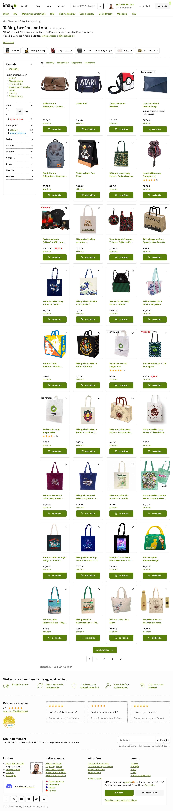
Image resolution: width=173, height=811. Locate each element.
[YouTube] (29, 799)
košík (166, 5)
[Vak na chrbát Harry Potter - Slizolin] (121, 296)
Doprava (50, 766)
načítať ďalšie (102, 650)
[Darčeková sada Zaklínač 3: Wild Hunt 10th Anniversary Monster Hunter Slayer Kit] (55, 234)
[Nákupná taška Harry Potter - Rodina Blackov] (121, 170)
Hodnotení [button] (90, 62)
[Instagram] (14, 799)
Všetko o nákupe (53, 763)
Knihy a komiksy (67, 14)
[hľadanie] (101, 6)
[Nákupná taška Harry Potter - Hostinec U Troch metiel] (88, 426)
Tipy (134, 14)
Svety (6, 14)
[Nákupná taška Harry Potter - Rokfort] (88, 360)
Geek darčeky (106, 14)
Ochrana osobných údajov (100, 766)
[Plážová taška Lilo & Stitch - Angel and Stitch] (155, 296)
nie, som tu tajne (149, 792)
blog (48, 6)
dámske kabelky (66, 36)
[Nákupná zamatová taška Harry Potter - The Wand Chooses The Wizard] (55, 490)
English (51, 787)
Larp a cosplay (87, 14)
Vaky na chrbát (65, 50)
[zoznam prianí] (66, 72)
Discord (10, 772)
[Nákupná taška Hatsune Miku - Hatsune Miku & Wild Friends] (155, 490)
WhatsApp (11, 775)
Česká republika (56, 781)
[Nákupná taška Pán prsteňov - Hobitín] (121, 490)
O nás (133, 772)
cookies (128, 782)
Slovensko (53, 784)
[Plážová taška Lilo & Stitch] (121, 614)
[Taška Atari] (88, 102)
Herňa (133, 769)
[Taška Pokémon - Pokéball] (121, 102)
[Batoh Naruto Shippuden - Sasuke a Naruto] (55, 170)
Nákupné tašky (38, 50)
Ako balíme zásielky (55, 769)
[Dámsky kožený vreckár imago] (155, 102)
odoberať (161, 740)
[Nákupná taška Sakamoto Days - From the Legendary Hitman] (88, 614)
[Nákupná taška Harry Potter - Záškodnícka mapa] (121, 426)
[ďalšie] (120, 659)
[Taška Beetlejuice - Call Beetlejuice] (155, 360)
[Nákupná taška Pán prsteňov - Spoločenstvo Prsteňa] (88, 234)
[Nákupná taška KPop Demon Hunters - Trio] (88, 552)
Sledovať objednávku (56, 775)
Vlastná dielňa (120, 684)
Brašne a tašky (151, 50)
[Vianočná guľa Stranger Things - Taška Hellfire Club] (121, 234)
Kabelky (128, 50)
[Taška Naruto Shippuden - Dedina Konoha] (55, 102)
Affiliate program (96, 778)
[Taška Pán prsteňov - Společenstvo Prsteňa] (155, 234)
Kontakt (134, 763)
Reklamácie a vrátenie (56, 772)
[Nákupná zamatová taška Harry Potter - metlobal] (88, 490)
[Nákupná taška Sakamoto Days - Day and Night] (55, 614)
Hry (15, 14)
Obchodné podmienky (98, 763)
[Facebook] (6, 799)
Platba (59, 766)
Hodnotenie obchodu (141, 775)
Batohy (15, 50)
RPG (52, 14)
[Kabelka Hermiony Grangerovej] (155, 170)
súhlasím (119, 792)
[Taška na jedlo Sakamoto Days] (155, 552)
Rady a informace (96, 769)
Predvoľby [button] (150, 785)
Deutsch (52, 790)
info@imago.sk (13, 769)
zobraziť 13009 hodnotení (15, 711)
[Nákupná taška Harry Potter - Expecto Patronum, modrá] (55, 296)
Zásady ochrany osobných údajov (121, 800)
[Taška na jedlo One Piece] (88, 170)
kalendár (61, 6)
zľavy (37, 6)
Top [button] (41, 62)
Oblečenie (122, 14)
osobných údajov (162, 746)
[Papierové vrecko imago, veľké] (55, 426)
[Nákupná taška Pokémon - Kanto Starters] (55, 360)
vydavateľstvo (121, 687)
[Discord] (21, 799)
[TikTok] (36, 799)
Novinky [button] (50, 62)
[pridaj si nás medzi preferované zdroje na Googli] (44, 799)
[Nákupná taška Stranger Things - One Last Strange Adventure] (55, 552)
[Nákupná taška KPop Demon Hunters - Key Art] (121, 552)
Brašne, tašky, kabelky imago (98, 50)
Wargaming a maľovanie (34, 14)
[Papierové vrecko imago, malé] (121, 360)
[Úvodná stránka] (4, 21)
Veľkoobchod (94, 772)
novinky (25, 6)
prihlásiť (146, 6)
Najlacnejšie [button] (63, 62)
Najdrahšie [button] (77, 62)
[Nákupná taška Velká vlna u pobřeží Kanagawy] (88, 296)
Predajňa (135, 766)
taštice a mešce (49, 36)
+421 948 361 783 (125, 4)
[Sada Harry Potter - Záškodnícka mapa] (155, 614)
